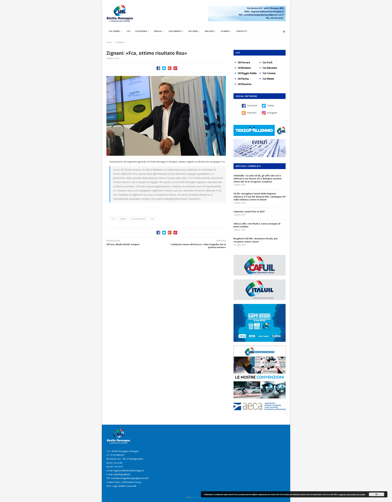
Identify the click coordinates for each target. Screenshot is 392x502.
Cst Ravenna (270, 67)
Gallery (209, 31)
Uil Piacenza (244, 84)
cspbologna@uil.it (121, 474)
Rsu (152, 219)
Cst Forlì (267, 62)
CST (129, 31)
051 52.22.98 (115, 462)
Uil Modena (244, 67)
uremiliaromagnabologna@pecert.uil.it (130, 478)
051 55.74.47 (116, 466)
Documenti (175, 31)
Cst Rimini (268, 78)
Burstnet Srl (200, 497)
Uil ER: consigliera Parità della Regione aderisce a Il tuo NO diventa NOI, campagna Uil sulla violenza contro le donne (259, 196)
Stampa (225, 31)
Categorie (141, 31)
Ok (376, 494)
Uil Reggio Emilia (247, 73)
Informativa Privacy (131, 482)
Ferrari (123, 219)
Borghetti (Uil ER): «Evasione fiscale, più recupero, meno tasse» (255, 240)
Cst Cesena (269, 73)
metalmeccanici (139, 219)
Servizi (158, 31)
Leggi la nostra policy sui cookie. (352, 494)
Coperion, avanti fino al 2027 (249, 211)
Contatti (241, 31)
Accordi (193, 31)
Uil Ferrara (244, 62)
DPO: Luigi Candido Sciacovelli (121, 486)
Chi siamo (114, 31)
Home (109, 42)
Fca (113, 219)
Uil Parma (243, 78)
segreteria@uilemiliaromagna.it (128, 470)
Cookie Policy (113, 482)
